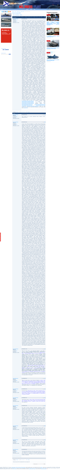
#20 (44, 449)
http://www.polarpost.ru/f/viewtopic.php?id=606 (28, 101)
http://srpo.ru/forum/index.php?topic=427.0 (27, 104)
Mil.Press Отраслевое (18, 467)
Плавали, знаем (22, 11)
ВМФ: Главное (18, 11)
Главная (13, 11)
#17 (44, 405)
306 (16, 116)
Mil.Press (41, 467)
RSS (44, 16)
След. (29, 459)
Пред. (17, 459)
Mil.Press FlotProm (23, 467)
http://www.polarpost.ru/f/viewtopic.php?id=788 (28, 103)
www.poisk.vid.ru (26, 107)
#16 (44, 397)
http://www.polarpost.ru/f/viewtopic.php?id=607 (28, 102)
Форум (15, 11)
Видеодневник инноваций (0, 237)
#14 (44, 378)
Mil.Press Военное (13, 467)
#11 (44, 114)
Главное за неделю (52, 12)
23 (26, 459)
